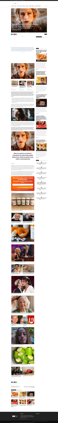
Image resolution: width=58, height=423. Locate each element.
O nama (14, 0)
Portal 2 (13, 31)
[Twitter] (13, 34)
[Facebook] (11, 34)
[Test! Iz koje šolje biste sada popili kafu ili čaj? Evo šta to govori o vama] (22, 401)
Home (11, 7)
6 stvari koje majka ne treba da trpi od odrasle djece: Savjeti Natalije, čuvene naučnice (30, 398)
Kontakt (19, 0)
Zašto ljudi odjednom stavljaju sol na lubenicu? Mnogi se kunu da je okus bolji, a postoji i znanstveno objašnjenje (41, 118)
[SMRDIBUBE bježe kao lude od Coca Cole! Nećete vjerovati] (30, 401)
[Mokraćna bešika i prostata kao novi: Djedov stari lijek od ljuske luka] (14, 393)
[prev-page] (11, 408)
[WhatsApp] (16, 34)
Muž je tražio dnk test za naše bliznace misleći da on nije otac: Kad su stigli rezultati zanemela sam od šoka (29, 387)
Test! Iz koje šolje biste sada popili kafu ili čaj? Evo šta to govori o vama (41, 141)
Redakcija (37, 128)
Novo (13, 7)
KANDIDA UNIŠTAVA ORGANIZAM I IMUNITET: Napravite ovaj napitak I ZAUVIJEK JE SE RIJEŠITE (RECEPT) (41, 183)
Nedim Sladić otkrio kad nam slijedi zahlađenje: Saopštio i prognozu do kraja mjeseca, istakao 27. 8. (22, 398)
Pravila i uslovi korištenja (22, 0)
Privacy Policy (16, 0)
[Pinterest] (15, 34)
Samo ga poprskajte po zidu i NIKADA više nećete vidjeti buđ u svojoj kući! (15, 386)
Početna (11, 0)
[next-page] (12, 408)
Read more (37, 92)
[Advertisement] (22, 41)
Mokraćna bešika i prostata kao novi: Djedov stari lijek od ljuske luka (41, 51)
